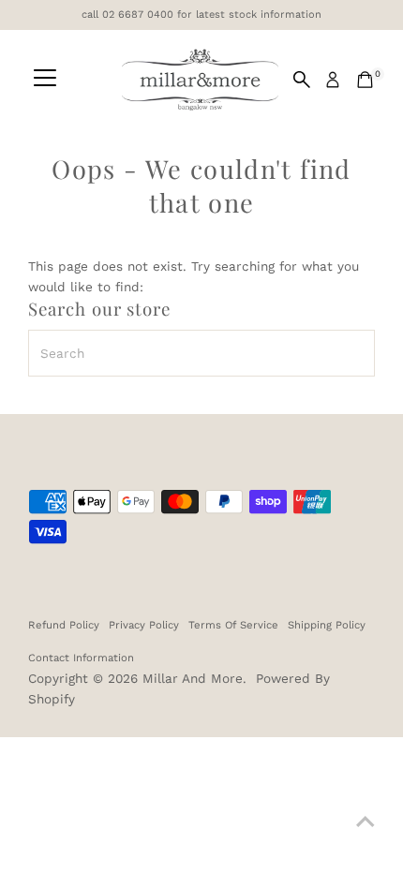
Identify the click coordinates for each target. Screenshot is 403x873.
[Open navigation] (45, 79)
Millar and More (192, 678)
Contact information (81, 657)
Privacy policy (144, 624)
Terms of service (233, 624)
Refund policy (63, 624)
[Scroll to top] (365, 821)
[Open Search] (301, 79)
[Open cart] (365, 79)
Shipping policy (327, 624)
